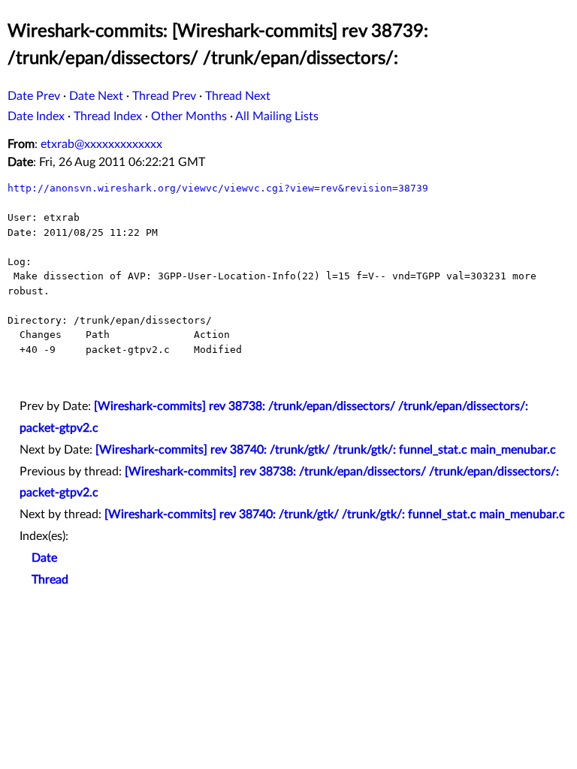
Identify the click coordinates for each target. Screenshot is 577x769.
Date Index (36, 116)
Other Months (189, 116)
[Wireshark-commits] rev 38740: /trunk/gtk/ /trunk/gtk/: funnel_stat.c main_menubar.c (325, 450)
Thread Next (237, 96)
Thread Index (108, 116)
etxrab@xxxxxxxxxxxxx (101, 144)
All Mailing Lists (277, 116)
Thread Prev (164, 96)
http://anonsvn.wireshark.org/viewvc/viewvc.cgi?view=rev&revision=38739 (218, 188)
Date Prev (34, 96)
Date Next (96, 96)
